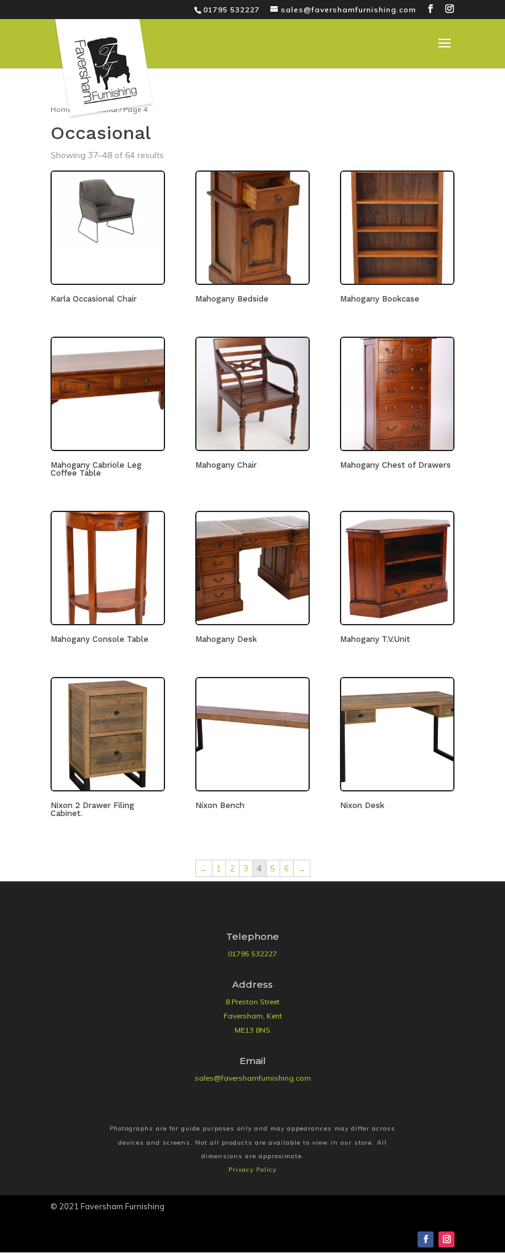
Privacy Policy (252, 1170)
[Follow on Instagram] (446, 1239)
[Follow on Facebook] (426, 1239)
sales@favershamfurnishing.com (253, 1078)
